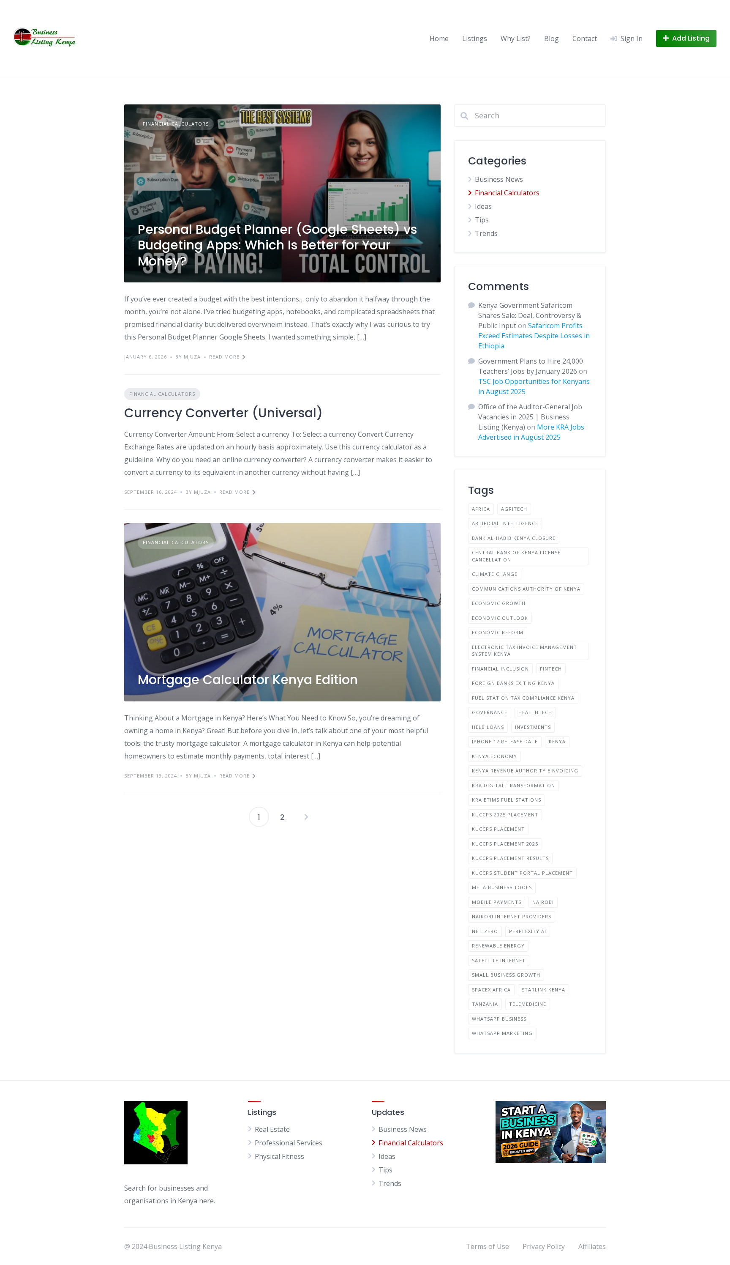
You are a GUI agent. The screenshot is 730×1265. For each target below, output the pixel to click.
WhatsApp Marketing (502, 1033)
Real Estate (272, 1129)
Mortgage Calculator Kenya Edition (248, 680)
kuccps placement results (510, 858)
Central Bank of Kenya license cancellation (516, 556)
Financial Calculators (176, 123)
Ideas (483, 206)
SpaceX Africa (491, 989)
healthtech (535, 712)
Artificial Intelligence (505, 523)
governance (489, 712)
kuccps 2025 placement (505, 814)
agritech (514, 509)
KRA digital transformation (513, 785)
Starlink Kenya (543, 989)
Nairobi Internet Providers (511, 916)
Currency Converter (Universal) (223, 413)
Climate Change (495, 574)
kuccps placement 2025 (505, 844)
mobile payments (496, 902)
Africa (481, 509)
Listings (474, 38)
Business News (499, 179)
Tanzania (485, 1004)
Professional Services (288, 1142)
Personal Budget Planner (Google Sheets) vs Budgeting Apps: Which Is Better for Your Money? (277, 245)
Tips (482, 220)
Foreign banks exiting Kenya (513, 683)
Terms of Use (487, 1246)
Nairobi (543, 902)
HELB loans (488, 727)
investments (533, 727)
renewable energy (498, 945)
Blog (551, 38)
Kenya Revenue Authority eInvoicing (525, 770)
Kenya (557, 741)
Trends (486, 233)
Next (306, 817)
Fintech (551, 668)
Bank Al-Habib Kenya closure (514, 538)
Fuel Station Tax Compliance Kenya (523, 698)
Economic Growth (499, 603)
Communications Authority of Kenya (526, 589)
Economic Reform (497, 632)
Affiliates (592, 1246)
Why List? (516, 38)
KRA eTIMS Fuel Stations (506, 800)
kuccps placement (498, 829)
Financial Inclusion (500, 668)
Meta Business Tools (502, 887)
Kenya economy (494, 756)
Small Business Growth (506, 975)
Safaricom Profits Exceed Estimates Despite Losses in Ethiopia (534, 335)
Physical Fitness (279, 1156)
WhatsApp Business (499, 1019)
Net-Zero (485, 931)
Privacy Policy (544, 1246)
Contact (584, 38)
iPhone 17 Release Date (505, 741)
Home (439, 38)
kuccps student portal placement (522, 873)
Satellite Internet (499, 960)
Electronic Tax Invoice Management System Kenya (524, 650)
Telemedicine (527, 1004)
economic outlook (500, 618)
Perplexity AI (527, 931)
